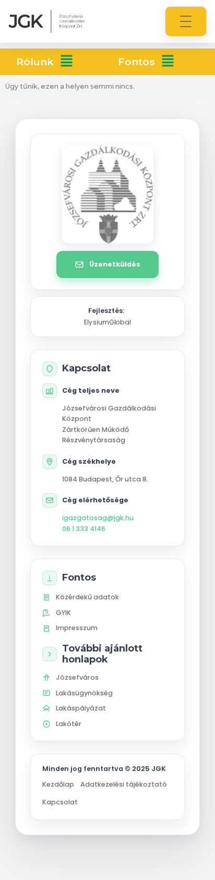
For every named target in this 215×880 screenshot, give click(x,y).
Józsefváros (77, 677)
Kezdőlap (58, 784)
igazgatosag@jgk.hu (98, 517)
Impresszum (77, 627)
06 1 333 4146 (83, 528)
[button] (66, 61)
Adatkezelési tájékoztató (123, 784)
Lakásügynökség (84, 693)
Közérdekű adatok (87, 597)
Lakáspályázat (81, 708)
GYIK (63, 612)
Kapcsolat (60, 802)
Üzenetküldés (114, 264)
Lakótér (68, 723)
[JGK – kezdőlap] (46, 21)
